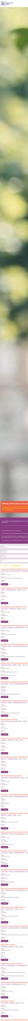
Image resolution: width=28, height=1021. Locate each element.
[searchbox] (3, 561)
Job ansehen (4, 584)
